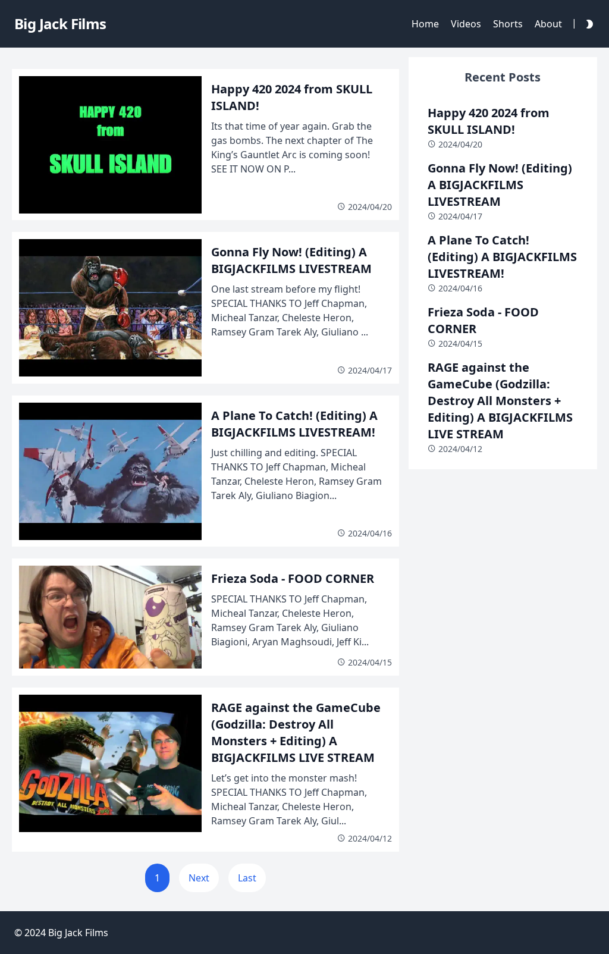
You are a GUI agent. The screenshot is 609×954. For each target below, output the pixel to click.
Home (425, 23)
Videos (466, 23)
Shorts (508, 23)
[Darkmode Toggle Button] (587, 23)
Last (247, 877)
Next (199, 877)
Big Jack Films (78, 932)
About (548, 23)
